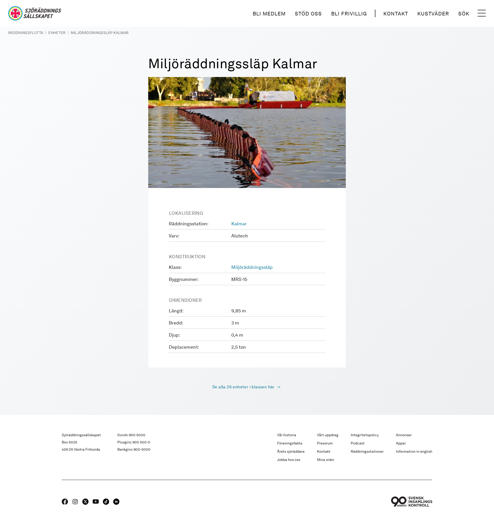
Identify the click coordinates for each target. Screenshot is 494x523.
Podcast (358, 443)
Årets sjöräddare (291, 451)
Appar (401, 443)
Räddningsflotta (25, 33)
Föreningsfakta (289, 443)
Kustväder (433, 14)
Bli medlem (269, 14)
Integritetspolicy (365, 435)
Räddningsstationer (367, 451)
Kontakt (395, 14)
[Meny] (482, 13)
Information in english (414, 451)
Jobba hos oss (288, 460)
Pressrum (325, 443)
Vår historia (286, 435)
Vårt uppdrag (327, 435)
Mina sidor (325, 460)
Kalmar (239, 223)
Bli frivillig (349, 14)
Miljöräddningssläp (252, 267)
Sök (463, 14)
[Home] (34, 13)
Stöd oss (308, 14)
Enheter (56, 33)
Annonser (404, 435)
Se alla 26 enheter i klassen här (243, 386)
